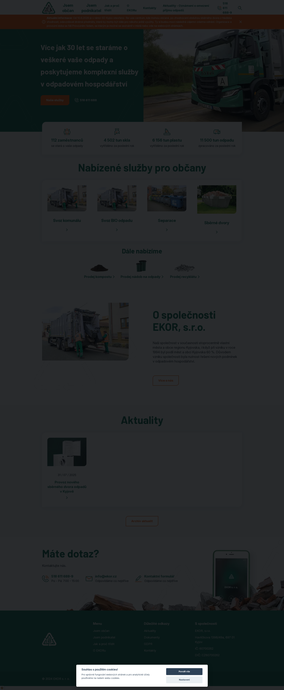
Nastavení (184, 679)
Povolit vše (184, 671)
